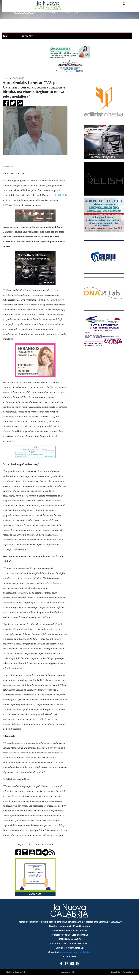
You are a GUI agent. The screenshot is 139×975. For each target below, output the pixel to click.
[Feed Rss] (77, 964)
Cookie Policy (116, 972)
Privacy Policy (128, 972)
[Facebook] (61, 964)
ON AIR (28, 36)
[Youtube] (72, 964)
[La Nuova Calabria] (47, 5)
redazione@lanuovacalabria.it (75, 952)
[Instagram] (67, 964)
